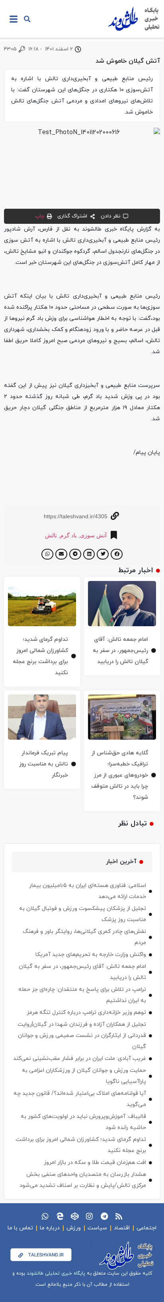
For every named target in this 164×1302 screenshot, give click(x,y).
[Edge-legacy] (60, 1216)
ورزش (73, 1228)
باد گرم (68, 535)
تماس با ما (20, 1228)
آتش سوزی (93, 535)
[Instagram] (89, 1216)
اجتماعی (146, 1228)
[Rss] (119, 1216)
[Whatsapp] (45, 1216)
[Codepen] (74, 1216)
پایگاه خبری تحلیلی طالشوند (56, 1273)
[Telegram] (104, 1216)
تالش (51, 535)
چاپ (39, 216)
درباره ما (50, 1228)
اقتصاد (122, 1228)
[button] (27, 19)
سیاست (97, 1228)
